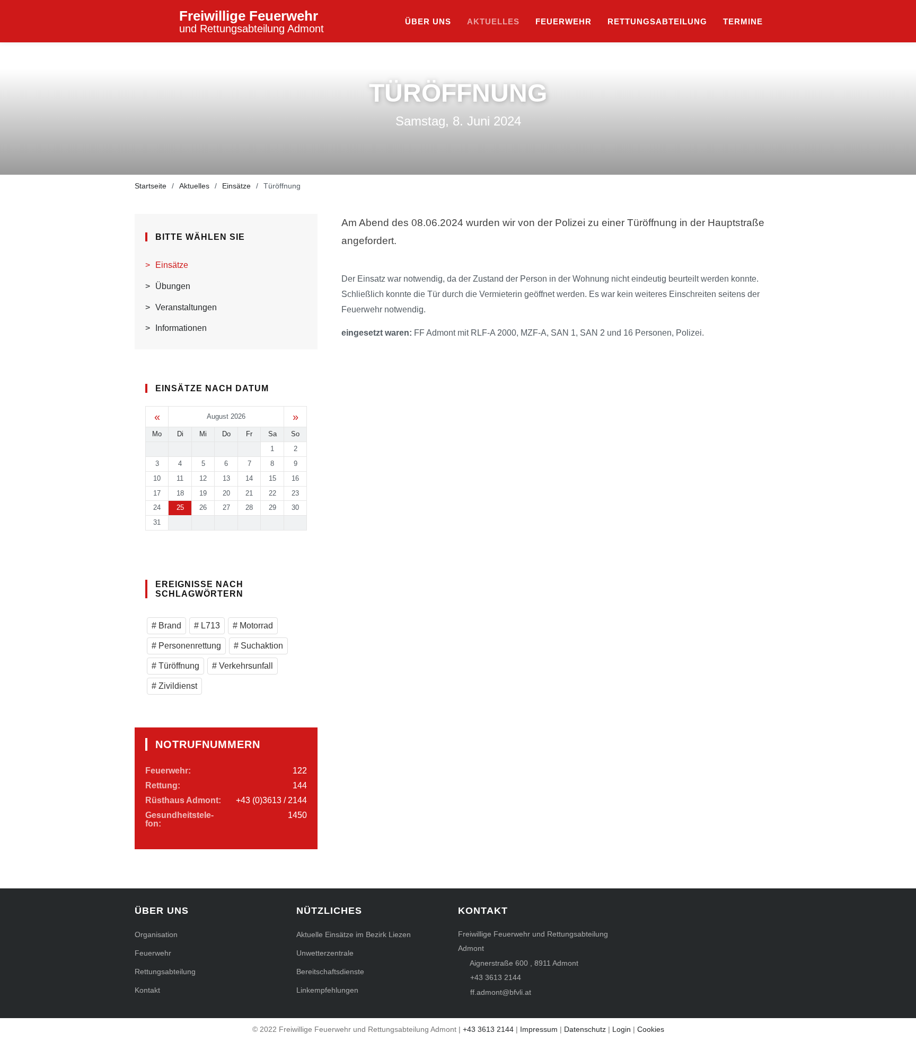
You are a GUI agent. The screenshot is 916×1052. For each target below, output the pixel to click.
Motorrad (255, 625)
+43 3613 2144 (495, 977)
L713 (209, 625)
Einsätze (236, 186)
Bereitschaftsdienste (330, 971)
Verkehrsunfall (245, 665)
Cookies (650, 1029)
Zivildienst (176, 685)
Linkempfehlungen (327, 990)
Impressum (539, 1029)
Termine (743, 21)
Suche (776, 22)
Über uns (428, 21)
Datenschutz (585, 1029)
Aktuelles (493, 21)
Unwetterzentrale (325, 953)
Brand (168, 625)
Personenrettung (188, 645)
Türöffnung (177, 665)
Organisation (156, 934)
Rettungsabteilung (657, 21)
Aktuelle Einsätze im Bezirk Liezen (353, 934)
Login (621, 1029)
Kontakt (147, 990)
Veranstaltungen (186, 307)
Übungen (172, 286)
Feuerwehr (563, 21)
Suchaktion (261, 645)
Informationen (181, 327)
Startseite (150, 186)
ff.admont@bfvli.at (500, 992)
